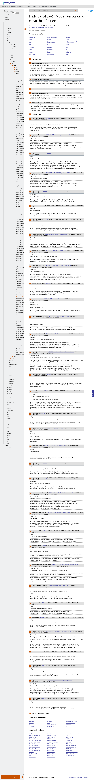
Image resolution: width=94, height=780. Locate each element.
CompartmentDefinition (21, 121)
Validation (11, 379)
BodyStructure (19, 94)
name (48, 46)
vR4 (40, 6)
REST (10, 366)
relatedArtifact (50, 54)
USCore (12, 55)
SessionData (12, 374)
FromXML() (50, 755)
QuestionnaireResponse (21, 291)
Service (9, 372)
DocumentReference (21, 154)
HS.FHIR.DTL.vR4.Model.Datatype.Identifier (57, 334)
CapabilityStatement (21, 98)
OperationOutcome (20, 264)
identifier (49, 39)
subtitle (67, 44)
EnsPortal (7, 19)
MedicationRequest (20, 225)
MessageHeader (20, 250)
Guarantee (79, 777)
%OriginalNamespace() (52, 738)
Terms (74, 777)
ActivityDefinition (20, 77)
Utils (11, 59)
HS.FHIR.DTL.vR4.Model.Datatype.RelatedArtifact (62, 493)
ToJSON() (68, 735)
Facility (8, 395)
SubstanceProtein (20, 331)
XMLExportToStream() (71, 745)
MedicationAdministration (22, 219)
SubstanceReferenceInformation (23, 333)
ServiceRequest (19, 312)
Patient (17, 271)
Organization (19, 266)
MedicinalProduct (20, 229)
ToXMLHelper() (69, 740)
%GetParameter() (33, 753)
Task (17, 343)
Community (46, 3)
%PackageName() (51, 740)
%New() (49, 733)
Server (10, 370)
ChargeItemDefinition (21, 107)
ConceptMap (19, 125)
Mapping (13, 48)
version (67, 54)
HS (33, 6)
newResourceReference (71, 721)
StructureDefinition (20, 320)
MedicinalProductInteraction (23, 239)
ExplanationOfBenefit (21, 175)
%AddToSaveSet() (33, 733)
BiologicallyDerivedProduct (22, 92)
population (50, 49)
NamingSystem (19, 254)
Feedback (93, 393)
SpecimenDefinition (20, 318)
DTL (37, 6)
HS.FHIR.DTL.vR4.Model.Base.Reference (53, 299)
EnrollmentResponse (21, 163)
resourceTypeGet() (70, 755)
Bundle (17, 96)
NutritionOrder (19, 256)
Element (17, 71)
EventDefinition (19, 167)
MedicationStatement (21, 227)
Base (16, 67)
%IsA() (30, 755)
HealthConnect (10, 402)
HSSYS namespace (27, 6)
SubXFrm (13, 52)
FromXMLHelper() (51, 757)
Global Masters (67, 3)
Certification (77, 3)
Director (8, 36)
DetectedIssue (19, 138)
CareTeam (18, 102)
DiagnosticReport (20, 150)
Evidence (18, 169)
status (67, 39)
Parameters (18, 269)
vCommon (11, 381)
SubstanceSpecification (21, 337)
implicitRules (32, 726)
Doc (8, 38)
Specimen (18, 316)
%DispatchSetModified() (34, 747)
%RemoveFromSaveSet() (53, 742)
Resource (46, 6)
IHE (7, 406)
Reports (8, 426)
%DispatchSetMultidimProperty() (36, 748)
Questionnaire (19, 289)
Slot (17, 314)
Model (42, 6)
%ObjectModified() (51, 737)
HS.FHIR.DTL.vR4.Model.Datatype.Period (56, 250)
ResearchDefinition (52, 6)
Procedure (18, 285)
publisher (49, 50)
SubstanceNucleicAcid (21, 327)
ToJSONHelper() (69, 737)
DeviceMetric (19, 144)
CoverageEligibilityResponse (22, 136)
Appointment (19, 82)
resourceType (69, 724)
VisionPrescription (20, 354)
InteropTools (10, 410)
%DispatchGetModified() (34, 742)
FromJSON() (50, 748)
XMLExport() (69, 743)
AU (7, 23)
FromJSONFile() (51, 752)
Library (17, 204)
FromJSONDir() (50, 750)
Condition (18, 127)
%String (48, 118)
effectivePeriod (32, 50)
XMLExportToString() (71, 747)
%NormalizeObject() (52, 735)
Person (17, 277)
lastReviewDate (51, 42)
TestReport (18, 347)
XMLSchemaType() (70, 753)
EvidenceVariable (20, 171)
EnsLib (6, 17)
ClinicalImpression (20, 113)
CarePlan (18, 100)
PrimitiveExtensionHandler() (72, 733)
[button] (30, 59)
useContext (68, 52)
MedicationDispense (21, 221)
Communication (20, 117)
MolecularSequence (20, 252)
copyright (31, 44)
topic (67, 47)
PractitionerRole (20, 283)
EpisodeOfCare (19, 165)
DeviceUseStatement (21, 148)
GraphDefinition (20, 183)
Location (18, 210)
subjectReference (70, 42)
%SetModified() (51, 745)
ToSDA (12, 54)
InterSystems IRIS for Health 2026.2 (9, 6)
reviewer (49, 55)
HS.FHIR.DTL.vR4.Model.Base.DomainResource (41, 27)
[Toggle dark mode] (90, 11)
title (67, 46)
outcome (49, 47)
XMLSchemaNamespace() (72, 752)
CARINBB (13, 44)
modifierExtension (51, 724)
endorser (31, 52)
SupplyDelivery (19, 339)
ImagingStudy (19, 190)
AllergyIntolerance (20, 81)
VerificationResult (20, 352)
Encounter (18, 158)
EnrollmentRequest (20, 161)
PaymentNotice (19, 273)
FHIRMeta (9, 387)
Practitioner (19, 281)
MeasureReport (19, 214)
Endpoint (18, 160)
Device (17, 140)
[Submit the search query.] (76, 10)
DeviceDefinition (20, 142)
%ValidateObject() (51, 747)
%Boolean (48, 283)
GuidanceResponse (20, 187)
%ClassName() (32, 737)
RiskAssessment (20, 304)
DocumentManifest (20, 152)
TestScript (18, 348)
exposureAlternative (52, 37)
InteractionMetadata (12, 364)
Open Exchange (56, 3)
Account (18, 75)
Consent (9, 32)
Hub (8, 404)
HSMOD (7, 445)
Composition (19, 123)
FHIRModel (9, 389)
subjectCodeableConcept (71, 41)
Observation (19, 258)
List (17, 208)
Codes (8, 30)
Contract (18, 131)
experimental (32, 54)
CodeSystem (19, 115)
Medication (18, 217)
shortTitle (68, 37)
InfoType (9, 408)
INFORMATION (8, 447)
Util (12, 57)
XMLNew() (68, 748)
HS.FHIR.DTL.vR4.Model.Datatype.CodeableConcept (61, 352)
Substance (18, 325)
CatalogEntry (19, 104)
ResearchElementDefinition (22, 298)
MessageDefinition (20, 248)
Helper (9, 362)
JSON (8, 412)
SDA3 (12, 50)
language (49, 721)
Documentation (36, 3)
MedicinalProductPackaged (22, 242)
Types (8, 435)
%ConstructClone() (33, 738)
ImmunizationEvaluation (22, 194)
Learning (27, 3)
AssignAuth (9, 25)
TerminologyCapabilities (21, 345)
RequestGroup (19, 294)
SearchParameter (20, 310)
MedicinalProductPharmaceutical (24, 244)
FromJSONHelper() (51, 753)
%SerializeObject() (51, 743)
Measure (18, 212)
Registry (9, 424)
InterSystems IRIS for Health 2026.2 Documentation (11, 777)
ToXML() (68, 738)
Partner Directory (87, 3)
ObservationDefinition (21, 260)
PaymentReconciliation (21, 275)
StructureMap (19, 321)
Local (8, 414)
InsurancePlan (19, 200)
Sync (8, 429)
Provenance (19, 287)
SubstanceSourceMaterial (22, 335)
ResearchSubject (20, 302)
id (29, 724)
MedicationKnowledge (21, 223)
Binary (17, 90)
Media (17, 215)
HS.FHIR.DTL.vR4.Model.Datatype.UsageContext (60, 680)
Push (8, 420)
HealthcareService (20, 188)
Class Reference (20, 6)
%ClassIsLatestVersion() (34, 735)
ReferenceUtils (11, 368)
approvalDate (32, 37)
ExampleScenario (20, 173)
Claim (17, 109)
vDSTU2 (13, 61)
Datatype (17, 69)
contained (31, 721)
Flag (17, 179)
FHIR (35, 6)
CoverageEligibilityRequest (22, 134)
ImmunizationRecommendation (23, 196)
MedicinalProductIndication (22, 235)
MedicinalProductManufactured (23, 241)
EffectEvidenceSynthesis (21, 156)
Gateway (9, 397)
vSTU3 (12, 358)
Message (9, 418)
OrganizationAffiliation (21, 267)
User (8, 439)
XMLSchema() (69, 750)
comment (31, 41)
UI (7, 437)
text (67, 726)
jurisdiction (50, 41)
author (30, 39)
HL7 (8, 400)
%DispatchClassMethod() (35, 740)
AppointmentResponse (21, 84)
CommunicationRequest (21, 119)
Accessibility (85, 777)
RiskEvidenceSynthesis (21, 306)
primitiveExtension (70, 723)
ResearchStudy (19, 300)
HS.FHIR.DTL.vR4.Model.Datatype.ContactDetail (57, 135)
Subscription (19, 323)
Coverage (18, 133)
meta (48, 723)
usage (67, 50)
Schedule (18, 308)
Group (17, 185)
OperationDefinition (21, 262)
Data (8, 34)
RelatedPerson (19, 293)
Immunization (19, 192)
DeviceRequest (19, 146)
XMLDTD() (68, 742)
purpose (49, 52)
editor (30, 49)
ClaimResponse (19, 111)
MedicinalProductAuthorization (23, 231)
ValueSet (18, 350)
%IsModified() (32, 757)
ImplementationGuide (21, 198)
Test (8, 431)
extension (31, 723)
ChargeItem (19, 106)
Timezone (9, 433)
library (48, 44)
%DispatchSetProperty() (34, 750)
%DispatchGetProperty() (34, 743)
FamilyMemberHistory (21, 177)
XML (8, 443)
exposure (31, 55)
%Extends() (31, 752)
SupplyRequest (19, 341)
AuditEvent (18, 86)
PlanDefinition (19, 279)
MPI (8, 416)
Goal (17, 181)
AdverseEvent (19, 79)
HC (7, 399)
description (31, 47)
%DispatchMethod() (33, 745)
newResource (50, 726)
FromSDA (13, 46)
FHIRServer (9, 393)
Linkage (18, 206)
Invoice (17, 202)
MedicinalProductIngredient (22, 237)
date (30, 46)
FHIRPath (9, 391)
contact (30, 42)
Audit (8, 27)
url (66, 49)
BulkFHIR (9, 28)
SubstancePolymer (20, 329)
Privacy (70, 777)
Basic (17, 88)
